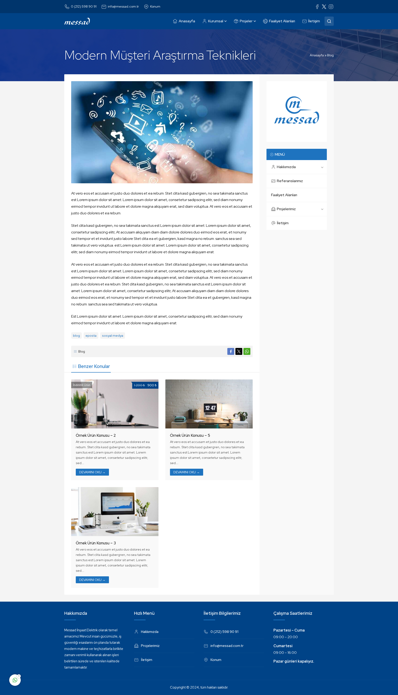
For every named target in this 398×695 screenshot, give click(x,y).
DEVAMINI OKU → (92, 472)
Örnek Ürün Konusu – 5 (190, 435)
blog (76, 335)
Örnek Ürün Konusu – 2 (96, 435)
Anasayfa (317, 55)
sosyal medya (112, 335)
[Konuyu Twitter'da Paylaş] (238, 351)
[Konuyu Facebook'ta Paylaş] (230, 351)
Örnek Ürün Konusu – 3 (96, 543)
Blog (330, 55)
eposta (91, 335)
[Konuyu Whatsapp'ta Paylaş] (246, 351)
